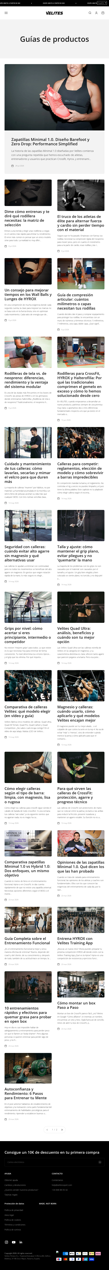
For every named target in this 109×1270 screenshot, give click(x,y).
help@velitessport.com (62, 1185)
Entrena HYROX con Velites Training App (75, 940)
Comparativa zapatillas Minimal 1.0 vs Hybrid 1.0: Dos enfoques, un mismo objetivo (27, 868)
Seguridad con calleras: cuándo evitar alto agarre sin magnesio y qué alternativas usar (27, 553)
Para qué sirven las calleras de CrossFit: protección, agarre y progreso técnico (75, 795)
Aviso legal (9, 1215)
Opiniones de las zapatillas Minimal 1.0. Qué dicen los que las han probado (80, 867)
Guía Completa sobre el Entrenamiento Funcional (27, 940)
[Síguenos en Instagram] (6, 1242)
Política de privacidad (14, 1210)
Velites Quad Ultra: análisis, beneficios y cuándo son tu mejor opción (76, 635)
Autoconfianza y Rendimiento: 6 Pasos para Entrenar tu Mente (26, 1093)
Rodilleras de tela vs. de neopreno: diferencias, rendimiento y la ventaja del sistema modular (26, 380)
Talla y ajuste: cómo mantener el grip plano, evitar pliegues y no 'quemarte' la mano (78, 553)
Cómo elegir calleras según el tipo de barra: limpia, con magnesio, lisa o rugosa (27, 795)
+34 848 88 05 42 (60, 1190)
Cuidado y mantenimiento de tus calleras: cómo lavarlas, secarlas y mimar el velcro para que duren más (28, 472)
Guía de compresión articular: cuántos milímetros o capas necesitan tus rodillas (76, 301)
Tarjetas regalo (11, 1194)
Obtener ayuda (11, 1180)
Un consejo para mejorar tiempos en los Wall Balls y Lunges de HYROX (28, 294)
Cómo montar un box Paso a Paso (76, 1005)
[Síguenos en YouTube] (14, 1242)
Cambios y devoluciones (15, 1185)
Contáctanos (57, 1180)
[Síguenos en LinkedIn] (21, 1242)
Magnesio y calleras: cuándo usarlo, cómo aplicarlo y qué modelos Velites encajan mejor (78, 713)
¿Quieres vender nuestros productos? (21, 1190)
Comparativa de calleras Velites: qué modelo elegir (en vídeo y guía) (27, 711)
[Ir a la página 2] (61, 1129)
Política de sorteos (13, 1229)
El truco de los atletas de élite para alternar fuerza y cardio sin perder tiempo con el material (80, 223)
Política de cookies (13, 1219)
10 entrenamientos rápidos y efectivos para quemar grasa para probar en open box (28, 1015)
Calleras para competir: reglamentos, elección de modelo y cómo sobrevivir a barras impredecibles (80, 470)
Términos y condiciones (15, 1224)
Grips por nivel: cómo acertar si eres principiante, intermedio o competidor (28, 635)
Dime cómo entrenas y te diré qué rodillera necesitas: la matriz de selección (27, 218)
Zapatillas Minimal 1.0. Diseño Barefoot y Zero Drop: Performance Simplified (50, 141)
